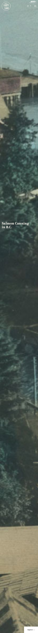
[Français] (30, 6)
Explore (30, 630)
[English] (28, 6)
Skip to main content (9, 2)
